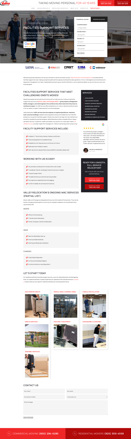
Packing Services (90, 114)
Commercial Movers (91, 109)
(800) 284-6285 (106, 3)
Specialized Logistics (59, 8)
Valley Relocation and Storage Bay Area (82, 77)
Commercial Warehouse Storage (95, 117)
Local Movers (89, 98)
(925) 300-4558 (122, 3)
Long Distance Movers (92, 101)
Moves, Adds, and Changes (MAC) (48, 101)
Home (33, 8)
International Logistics (92, 106)
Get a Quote (80, 53)
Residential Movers (91, 111)
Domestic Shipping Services (93, 103)
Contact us (84, 8)
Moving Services (42, 8)
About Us (73, 8)
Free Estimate (95, 8)
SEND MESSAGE (28, 417)
